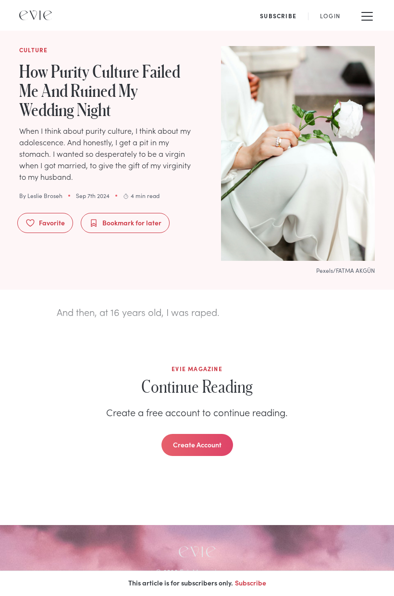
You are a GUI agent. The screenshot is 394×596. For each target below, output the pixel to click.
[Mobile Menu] (367, 15)
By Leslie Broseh (40, 195)
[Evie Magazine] (35, 15)
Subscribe (250, 582)
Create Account (197, 444)
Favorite (52, 222)
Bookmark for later (131, 222)
